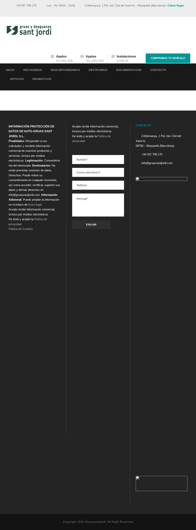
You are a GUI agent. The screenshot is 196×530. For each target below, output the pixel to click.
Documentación (128, 69)
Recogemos (32, 69)
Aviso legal (35, 204)
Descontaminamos (65, 69)
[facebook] (163, 11)
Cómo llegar (176, 5)
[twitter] (177, 11)
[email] (156, 11)
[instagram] (184, 11)
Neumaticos (42, 78)
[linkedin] (170, 11)
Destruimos (98, 69)
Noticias (17, 78)
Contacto (158, 69)
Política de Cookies (21, 229)
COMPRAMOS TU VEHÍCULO (168, 58)
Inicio (10, 69)
